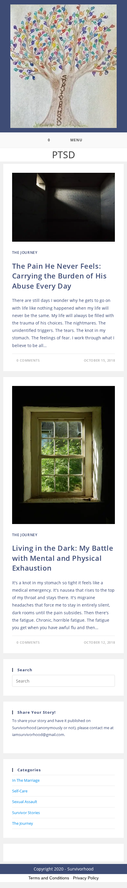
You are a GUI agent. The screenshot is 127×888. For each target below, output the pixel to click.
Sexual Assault (24, 801)
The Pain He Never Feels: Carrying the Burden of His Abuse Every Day (59, 276)
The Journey (25, 252)
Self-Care (19, 791)
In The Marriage (26, 780)
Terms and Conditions (48, 878)
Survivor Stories (26, 812)
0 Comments (28, 360)
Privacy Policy (86, 878)
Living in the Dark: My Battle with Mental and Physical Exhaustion (62, 558)
